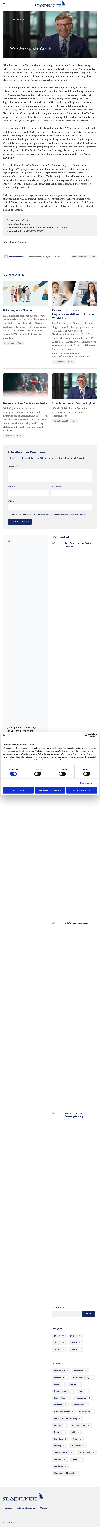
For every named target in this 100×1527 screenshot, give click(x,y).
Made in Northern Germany (67, 1418)
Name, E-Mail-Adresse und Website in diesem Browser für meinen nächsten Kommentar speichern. (48, 514)
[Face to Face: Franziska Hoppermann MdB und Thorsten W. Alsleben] (74, 293)
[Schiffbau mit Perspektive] (57, 1014)
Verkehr (76, 1459)
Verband (59, 1459)
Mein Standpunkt (79, 257)
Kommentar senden (20, 522)
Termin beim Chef (63, 1453)
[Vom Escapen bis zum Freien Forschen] (57, 634)
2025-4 (75, 1343)
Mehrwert (59, 1425)
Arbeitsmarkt (61, 1371)
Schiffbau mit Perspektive (77, 923)
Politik (93, 257)
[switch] (37, 774)
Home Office (86, 1412)
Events (82, 1391)
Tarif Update (77, 1446)
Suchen (58, 1307)
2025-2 (75, 1336)
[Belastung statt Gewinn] (25, 293)
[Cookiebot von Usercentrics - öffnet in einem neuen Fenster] (86, 735)
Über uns (44, 1508)
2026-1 (59, 1349)
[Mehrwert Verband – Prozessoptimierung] (57, 1204)
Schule (76, 1439)
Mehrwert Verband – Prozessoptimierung (74, 1115)
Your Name (12, 486)
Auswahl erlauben (50, 790)
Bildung (58, 1384)
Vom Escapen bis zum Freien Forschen (78, 544)
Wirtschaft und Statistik (65, 1473)
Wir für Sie (60, 1466)
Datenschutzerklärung (27, 1508)
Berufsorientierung (82, 1377)
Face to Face (58, 362)
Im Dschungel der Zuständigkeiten (73, 734)
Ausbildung (9, 343)
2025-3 (59, 1343)
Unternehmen (86, 1453)
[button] (4, 4)
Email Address (57, 486)
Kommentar (13, 466)
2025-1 (59, 1336)
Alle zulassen (81, 790)
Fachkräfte (60, 1405)
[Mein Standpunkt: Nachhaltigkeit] (74, 386)
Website (11, 501)
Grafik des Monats (63, 1412)
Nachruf (59, 1432)
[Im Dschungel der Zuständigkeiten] (57, 824)
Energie (74, 1384)
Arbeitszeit (8, 436)
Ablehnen (18, 790)
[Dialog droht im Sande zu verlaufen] (25, 386)
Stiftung (59, 1446)
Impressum (8, 1508)
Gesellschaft (79, 1405)
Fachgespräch (82, 1398)
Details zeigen (86, 783)
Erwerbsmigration (63, 1391)
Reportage (60, 1439)
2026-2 (75, 1349)
